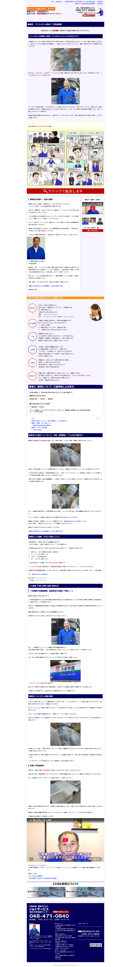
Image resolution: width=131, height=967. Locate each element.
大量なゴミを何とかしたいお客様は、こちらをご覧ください (46, 286)
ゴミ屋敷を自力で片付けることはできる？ (64, 946)
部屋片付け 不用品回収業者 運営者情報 (85, 3)
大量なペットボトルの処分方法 (62, 948)
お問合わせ (100, 3)
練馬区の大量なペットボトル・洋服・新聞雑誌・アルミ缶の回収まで (49, 421)
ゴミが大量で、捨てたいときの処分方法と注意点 (42, 878)
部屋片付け (59, 1)
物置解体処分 (58, 957)
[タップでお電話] (85, 10)
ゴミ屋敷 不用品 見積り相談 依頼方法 (41, 425)
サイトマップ (58, 959)
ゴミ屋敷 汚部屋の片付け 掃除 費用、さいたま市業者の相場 (79, 1)
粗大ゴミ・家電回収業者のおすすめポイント (65, 951)
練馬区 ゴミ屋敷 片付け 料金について (42, 423)
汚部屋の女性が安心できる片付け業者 (63, 935)
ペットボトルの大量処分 (35, 876)
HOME (52, 1)
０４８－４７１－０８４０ (39, 574)
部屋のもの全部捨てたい (60, 934)
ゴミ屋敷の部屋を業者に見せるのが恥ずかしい (65, 928)
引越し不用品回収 (37, 429)
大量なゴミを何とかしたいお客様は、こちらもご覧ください (45, 531)
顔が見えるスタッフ (70, 521)
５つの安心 (57, 953)
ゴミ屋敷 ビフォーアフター (61, 943)
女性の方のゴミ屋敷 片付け (61, 941)
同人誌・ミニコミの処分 (60, 950)
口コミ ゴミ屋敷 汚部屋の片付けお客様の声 (64, 955)
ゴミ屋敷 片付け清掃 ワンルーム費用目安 (64, 944)
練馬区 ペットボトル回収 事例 (39, 427)
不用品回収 (100, 1)
